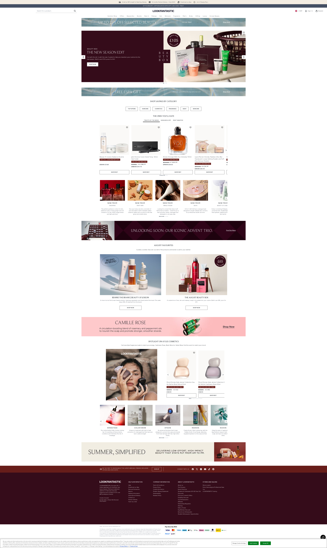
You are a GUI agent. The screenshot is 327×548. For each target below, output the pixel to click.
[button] (323, 537)
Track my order (132, 501)
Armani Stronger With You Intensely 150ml (177, 157)
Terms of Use (134, 546)
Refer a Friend (182, 508)
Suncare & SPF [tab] (166, 120)
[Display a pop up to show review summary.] (145, 164)
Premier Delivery (132, 499)
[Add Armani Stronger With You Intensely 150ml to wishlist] (190, 127)
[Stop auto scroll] (244, 32)
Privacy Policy (157, 487)
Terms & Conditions (158, 485)
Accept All (265, 543)
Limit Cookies (253, 543)
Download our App (133, 487)
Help (129, 485)
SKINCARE (196, 109)
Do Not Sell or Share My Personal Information (109, 500)
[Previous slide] (83, 57)
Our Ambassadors (183, 499)
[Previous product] (168, 374)
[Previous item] (101, 150)
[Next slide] (244, 57)
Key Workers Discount (184, 510)
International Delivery (134, 495)
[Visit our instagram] (201, 469)
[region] (163, 543)
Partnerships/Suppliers (184, 503)
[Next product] (223, 374)
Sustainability (157, 493)
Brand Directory (182, 489)
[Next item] (226, 150)
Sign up (156, 469)
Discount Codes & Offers (185, 495)
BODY (184, 109)
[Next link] (226, 198)
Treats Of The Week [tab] (151, 120)
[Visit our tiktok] (209, 469)
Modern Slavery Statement (160, 491)
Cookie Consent (104, 498)
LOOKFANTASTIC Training (210, 491)
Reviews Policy (157, 495)
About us (180, 485)
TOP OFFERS (132, 109)
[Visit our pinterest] (213, 469)
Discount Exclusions (134, 489)
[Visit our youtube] (205, 469)
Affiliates (180, 501)
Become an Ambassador (185, 512)
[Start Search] (75, 11)
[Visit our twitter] (197, 469)
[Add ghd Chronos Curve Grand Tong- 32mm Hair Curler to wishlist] (159, 127)
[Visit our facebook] (193, 469)
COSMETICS (158, 109)
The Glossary (181, 487)
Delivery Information (134, 493)
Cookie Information (158, 489)
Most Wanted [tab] (178, 120)
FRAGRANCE (172, 109)
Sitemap (180, 506)
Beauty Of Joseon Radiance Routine (112, 157)
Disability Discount (183, 497)
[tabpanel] (163, 150)
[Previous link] (101, 198)
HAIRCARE (145, 109)
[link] (309, 11)
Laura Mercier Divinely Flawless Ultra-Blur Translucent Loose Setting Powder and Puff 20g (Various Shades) (209, 159)
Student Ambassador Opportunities (188, 514)
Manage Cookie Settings (239, 543)
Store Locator (207, 485)
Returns (130, 491)
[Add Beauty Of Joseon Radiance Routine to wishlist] (127, 127)
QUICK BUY (114, 172)
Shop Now (92, 64)
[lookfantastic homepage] (163, 11)
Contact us (131, 497)
